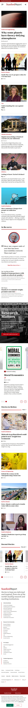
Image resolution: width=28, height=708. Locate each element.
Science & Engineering (7, 29)
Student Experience (8, 658)
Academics (5, 660)
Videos (2, 670)
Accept (9, 705)
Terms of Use (18, 693)
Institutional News (7, 616)
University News (7, 603)
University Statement (7, 608)
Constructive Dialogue (7, 605)
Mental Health (6, 662)
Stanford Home (7, 693)
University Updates (5, 672)
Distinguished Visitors (7, 614)
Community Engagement (8, 645)
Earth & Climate (5, 72)
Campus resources (7, 649)
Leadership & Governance (8, 617)
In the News (17, 670)
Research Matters (7, 624)
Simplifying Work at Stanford (9, 607)
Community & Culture (7, 652)
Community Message (7, 610)
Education (5, 632)
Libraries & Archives (6, 134)
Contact (3, 676)
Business (5, 627)
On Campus (6, 642)
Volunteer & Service (7, 664)
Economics (5, 630)
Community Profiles (9, 670)
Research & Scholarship (8, 622)
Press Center (22, 676)
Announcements (13, 672)
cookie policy (21, 701)
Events (4, 654)
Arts (4, 646)
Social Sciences (6, 638)
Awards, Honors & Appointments (10, 611)
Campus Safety (6, 651)
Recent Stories (21, 672)
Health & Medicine (6, 206)
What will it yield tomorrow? (10, 334)
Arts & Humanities (7, 625)
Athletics (3, 172)
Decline (18, 705)
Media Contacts (15, 676)
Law (2, 103)
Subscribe (8, 676)
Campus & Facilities (7, 613)
